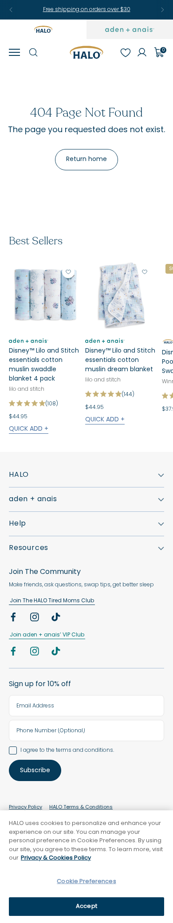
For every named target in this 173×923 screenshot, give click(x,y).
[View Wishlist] (125, 52)
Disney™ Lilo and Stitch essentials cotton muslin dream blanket (120, 360)
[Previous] (11, 10)
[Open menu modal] (14, 52)
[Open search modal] (33, 52)
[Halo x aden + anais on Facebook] (14, 619)
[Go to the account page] (142, 52)
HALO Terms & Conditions (81, 807)
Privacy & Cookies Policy (56, 858)
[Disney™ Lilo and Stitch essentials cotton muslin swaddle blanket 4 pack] (44, 295)
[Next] (162, 10)
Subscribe (35, 770)
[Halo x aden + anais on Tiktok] (56, 619)
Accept (86, 906)
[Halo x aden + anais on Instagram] (35, 619)
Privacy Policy (25, 807)
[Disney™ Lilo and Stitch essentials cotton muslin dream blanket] (120, 295)
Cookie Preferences (86, 881)
